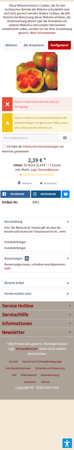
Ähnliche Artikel (14, 283)
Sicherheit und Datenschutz (50, 368)
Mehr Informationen (43, 33)
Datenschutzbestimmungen (41, 146)
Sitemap (45, 382)
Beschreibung (13, 222)
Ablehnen (11, 45)
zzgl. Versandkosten (45, 169)
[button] (67, 443)
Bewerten (50, 183)
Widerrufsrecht (29, 375)
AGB (14, 375)
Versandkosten (26, 348)
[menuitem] (15, 361)
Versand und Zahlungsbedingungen (42, 361)
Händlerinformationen (18, 368)
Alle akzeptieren (34, 45)
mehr (62, 231)
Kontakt (13, 361)
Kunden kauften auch (17, 293)
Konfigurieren (59, 45)
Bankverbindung (50, 375)
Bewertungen (13, 258)
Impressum (30, 382)
